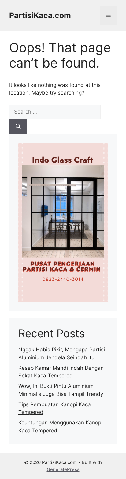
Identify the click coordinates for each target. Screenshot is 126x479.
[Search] (18, 126)
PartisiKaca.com (40, 15)
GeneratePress (63, 469)
